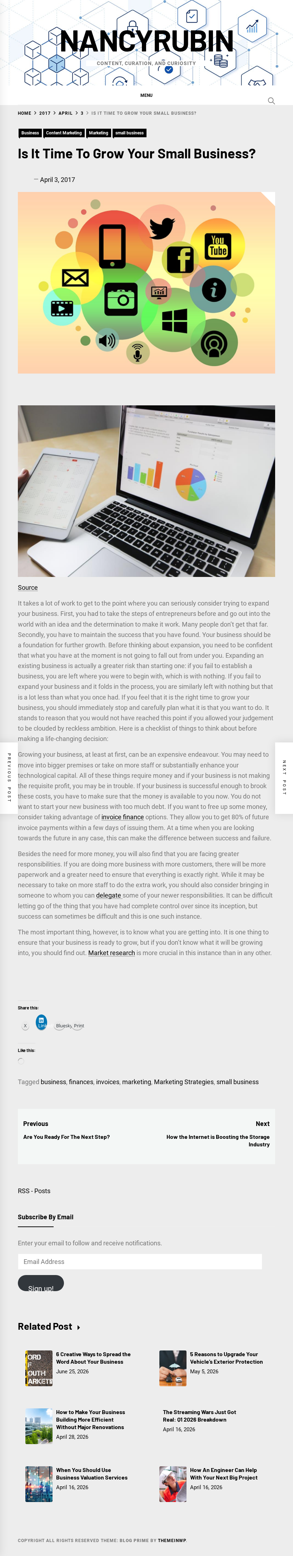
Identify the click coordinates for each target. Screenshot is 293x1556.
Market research (111, 953)
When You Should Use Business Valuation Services (92, 1473)
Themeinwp (172, 1540)
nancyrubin (146, 39)
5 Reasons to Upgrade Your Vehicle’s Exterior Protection (226, 1357)
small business (129, 132)
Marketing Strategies (184, 1082)
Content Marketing (64, 132)
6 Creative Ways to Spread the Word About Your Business (93, 1357)
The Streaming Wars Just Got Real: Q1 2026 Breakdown (199, 1415)
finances (81, 1082)
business (53, 1082)
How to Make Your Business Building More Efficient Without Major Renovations (90, 1419)
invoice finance (122, 817)
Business (30, 132)
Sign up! (41, 1287)
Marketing (98, 132)
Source (28, 587)
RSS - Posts (34, 1191)
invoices (107, 1082)
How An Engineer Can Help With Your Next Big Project (224, 1473)
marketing (136, 1082)
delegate (109, 895)
